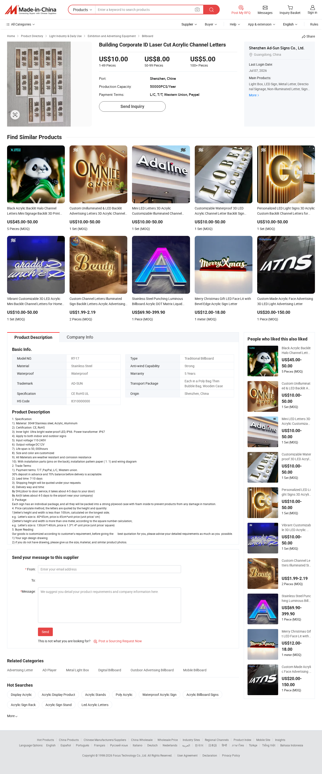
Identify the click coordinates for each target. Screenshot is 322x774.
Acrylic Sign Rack (23, 704)
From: (30, 569)
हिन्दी (224, 745)
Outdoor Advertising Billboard (152, 670)
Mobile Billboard (194, 670)
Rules (314, 24)
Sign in (312, 12)
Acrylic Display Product (58, 694)
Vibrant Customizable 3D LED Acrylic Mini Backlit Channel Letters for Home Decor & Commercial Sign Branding (296, 527)
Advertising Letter (20, 670)
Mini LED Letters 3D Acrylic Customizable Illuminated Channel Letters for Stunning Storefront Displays (296, 421)
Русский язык (119, 745)
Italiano (137, 745)
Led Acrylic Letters (95, 704)
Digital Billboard (109, 670)
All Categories (21, 24)
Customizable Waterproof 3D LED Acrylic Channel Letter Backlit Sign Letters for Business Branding (296, 456)
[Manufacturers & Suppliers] (30, 10)
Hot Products (45, 740)
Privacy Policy (231, 755)
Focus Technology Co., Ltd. (130, 755)
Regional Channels (217, 740)
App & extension (260, 24)
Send (45, 631)
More (252, 95)
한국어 (199, 745)
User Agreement (187, 755)
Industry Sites (191, 740)
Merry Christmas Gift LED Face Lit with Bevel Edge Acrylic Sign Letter (296, 633)
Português (82, 745)
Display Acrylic (21, 694)
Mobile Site (263, 740)
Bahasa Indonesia (291, 745)
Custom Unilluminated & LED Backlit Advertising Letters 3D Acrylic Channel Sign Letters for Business (296, 386)
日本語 (212, 745)
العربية (186, 745)
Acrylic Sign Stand (58, 704)
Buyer (209, 24)
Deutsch (152, 745)
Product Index (242, 740)
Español (66, 745)
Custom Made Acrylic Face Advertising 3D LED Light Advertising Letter (296, 669)
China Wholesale (142, 740)
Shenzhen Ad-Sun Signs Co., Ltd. (276, 48)
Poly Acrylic (124, 694)
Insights (280, 740)
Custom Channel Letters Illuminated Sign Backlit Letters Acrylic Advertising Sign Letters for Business (296, 563)
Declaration (209, 755)
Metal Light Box (77, 670)
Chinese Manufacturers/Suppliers (105, 740)
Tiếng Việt (268, 745)
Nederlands (170, 745)
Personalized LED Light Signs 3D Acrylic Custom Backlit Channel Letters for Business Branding (296, 492)
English (51, 745)
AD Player (49, 670)
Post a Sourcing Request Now (118, 641)
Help (233, 24)
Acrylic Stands (95, 694)
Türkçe (253, 745)
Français (99, 745)
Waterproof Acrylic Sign (159, 694)
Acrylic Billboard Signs (202, 694)
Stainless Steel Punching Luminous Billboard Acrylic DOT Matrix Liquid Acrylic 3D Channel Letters (296, 598)
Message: (28, 591)
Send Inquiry (132, 106)
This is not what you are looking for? (64, 641)
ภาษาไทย (238, 745)
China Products (69, 740)
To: (33, 580)
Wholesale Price (167, 740)
